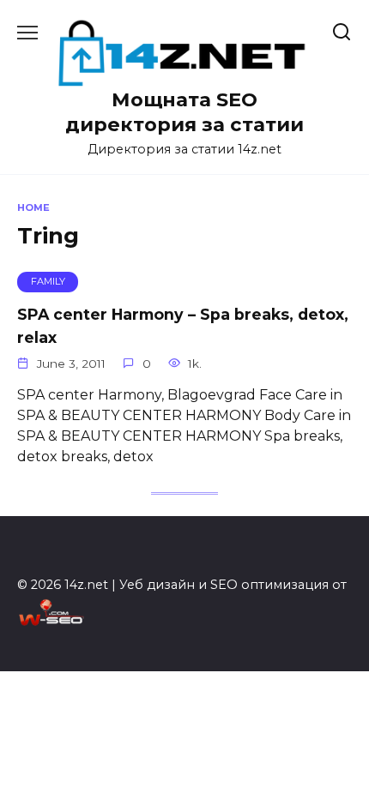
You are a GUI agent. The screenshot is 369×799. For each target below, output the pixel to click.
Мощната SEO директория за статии (184, 111)
